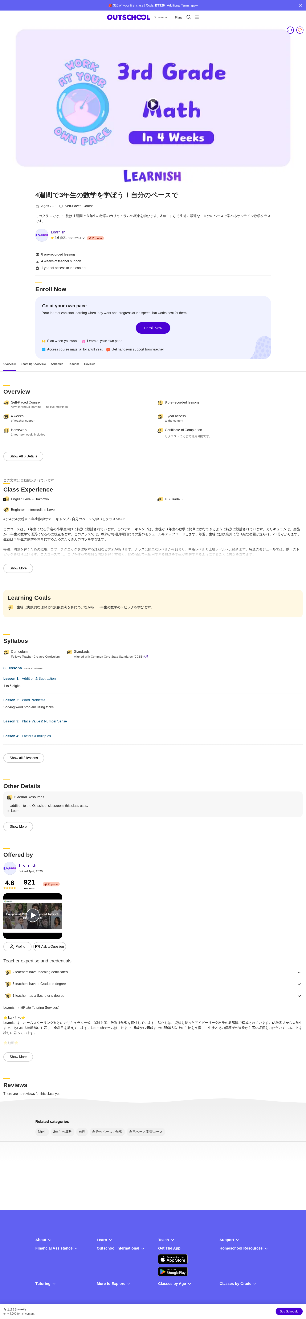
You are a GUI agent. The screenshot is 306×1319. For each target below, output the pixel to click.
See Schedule (289, 1311)
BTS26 (160, 5)
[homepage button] (128, 17)
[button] (153, 972)
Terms (185, 5)
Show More (18, 568)
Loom (15, 811)
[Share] (290, 30)
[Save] (299, 30)
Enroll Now (153, 328)
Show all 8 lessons (24, 758)
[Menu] (197, 17)
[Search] (188, 17)
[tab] (9, 364)
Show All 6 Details (23, 456)
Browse (159, 17)
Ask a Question (52, 946)
